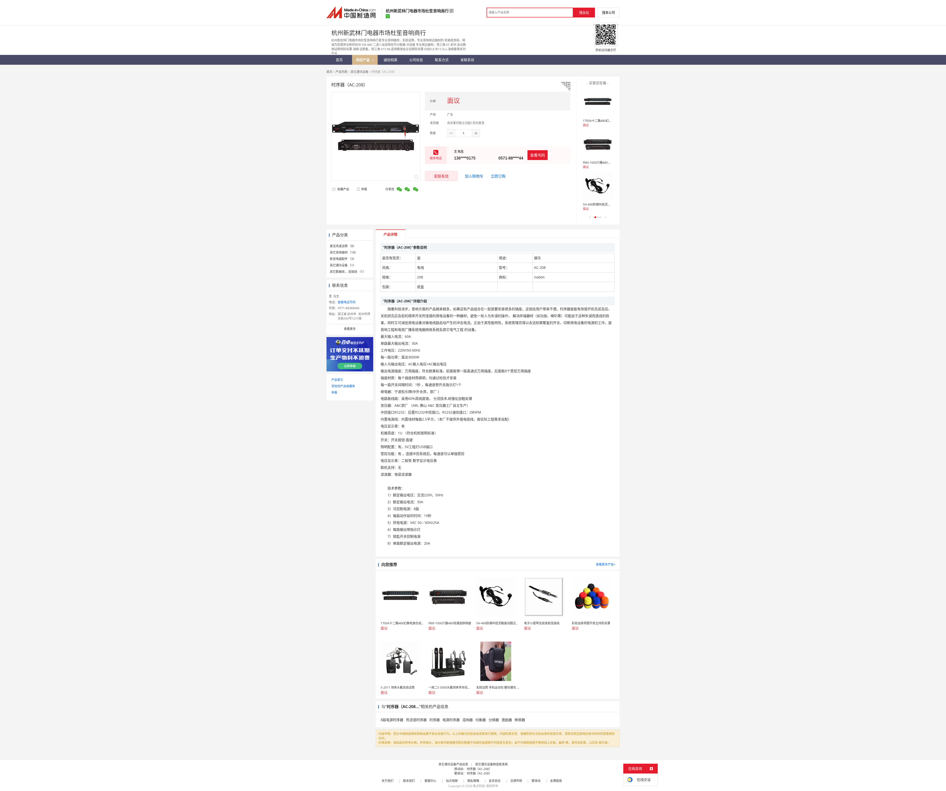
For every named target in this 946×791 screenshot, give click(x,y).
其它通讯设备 (359, 72)
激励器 (507, 719)
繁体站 (536, 781)
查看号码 (537, 155)
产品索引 (337, 380)
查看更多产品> (605, 564)
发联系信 (441, 176)
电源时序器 (451, 719)
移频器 (520, 719)
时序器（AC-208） (479, 769)
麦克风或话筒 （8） (343, 246)
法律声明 (516, 781)
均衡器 (480, 719)
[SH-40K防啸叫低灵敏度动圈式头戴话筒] (597, 186)
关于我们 (387, 781)
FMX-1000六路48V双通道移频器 (604, 163)
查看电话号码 (346, 302)
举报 (364, 189)
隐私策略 (473, 781)
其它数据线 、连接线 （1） (348, 272)
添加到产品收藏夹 (343, 386)
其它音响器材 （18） (344, 252)
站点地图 (452, 781)
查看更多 (350, 329)
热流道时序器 (416, 719)
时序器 (434, 719)
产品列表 (341, 72)
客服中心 (430, 781)
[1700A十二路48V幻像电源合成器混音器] (597, 102)
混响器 (467, 719)
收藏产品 (343, 189)
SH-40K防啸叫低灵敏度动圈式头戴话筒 (608, 204)
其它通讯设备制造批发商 (491, 764)
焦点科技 (479, 786)
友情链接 (556, 781)
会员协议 (495, 781)
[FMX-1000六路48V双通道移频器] (597, 144)
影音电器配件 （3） (343, 259)
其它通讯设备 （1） (343, 265)
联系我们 (409, 781)
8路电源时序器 (392, 719)
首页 (329, 72)
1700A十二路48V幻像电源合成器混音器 (609, 121)
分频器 (494, 719)
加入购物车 (474, 176)
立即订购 (498, 176)
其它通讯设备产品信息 (453, 764)
